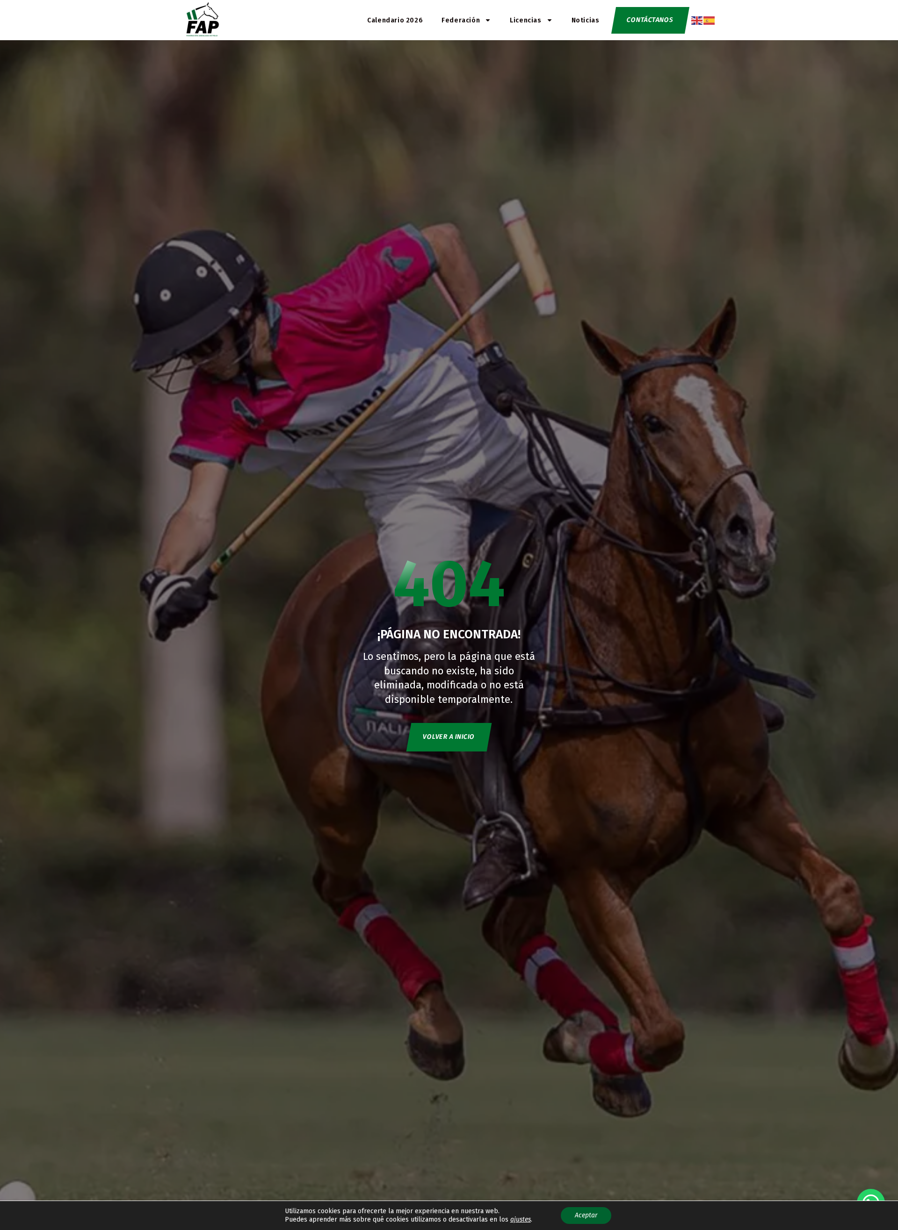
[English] (697, 20)
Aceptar (586, 1215)
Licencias (525, 20)
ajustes (520, 1219)
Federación (461, 20)
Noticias (586, 20)
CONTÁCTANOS (650, 20)
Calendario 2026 (395, 20)
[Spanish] (709, 20)
